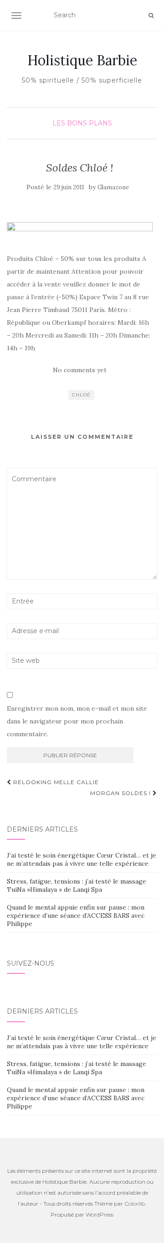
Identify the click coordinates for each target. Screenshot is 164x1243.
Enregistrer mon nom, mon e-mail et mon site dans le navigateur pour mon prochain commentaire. (77, 721)
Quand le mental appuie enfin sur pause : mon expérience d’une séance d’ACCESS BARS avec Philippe (75, 915)
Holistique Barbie (82, 60)
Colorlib (134, 1203)
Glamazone (113, 187)
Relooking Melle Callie (55, 782)
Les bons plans (82, 123)
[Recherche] (151, 15)
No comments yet (80, 370)
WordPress (99, 1214)
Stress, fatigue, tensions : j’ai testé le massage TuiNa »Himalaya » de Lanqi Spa (76, 885)
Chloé (81, 395)
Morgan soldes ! (121, 793)
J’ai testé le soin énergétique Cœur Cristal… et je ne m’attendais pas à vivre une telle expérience (81, 859)
